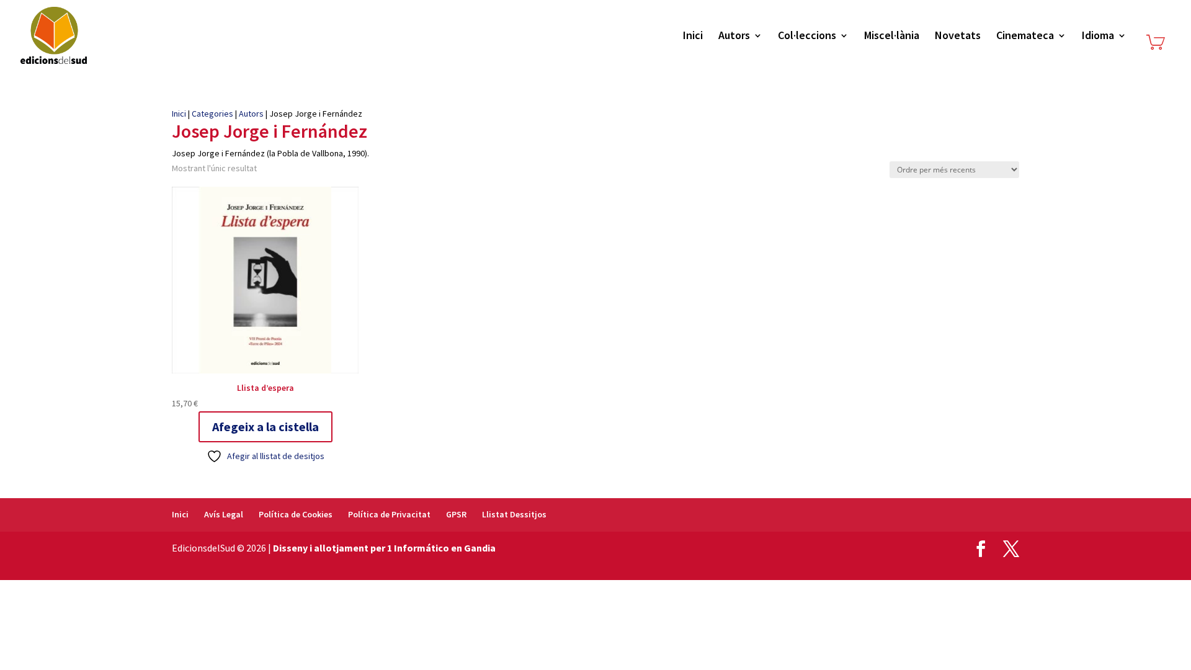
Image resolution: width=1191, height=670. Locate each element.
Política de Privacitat (389, 514)
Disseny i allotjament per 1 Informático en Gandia (384, 548)
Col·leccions (807, 36)
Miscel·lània (891, 36)
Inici (693, 36)
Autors (734, 36)
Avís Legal (223, 514)
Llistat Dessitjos (514, 514)
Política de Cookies (295, 514)
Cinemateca (1025, 36)
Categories (212, 113)
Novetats (958, 36)
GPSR (456, 514)
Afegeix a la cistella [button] (265, 426)
